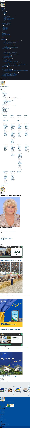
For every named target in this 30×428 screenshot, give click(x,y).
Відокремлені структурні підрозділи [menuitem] (6, 23)
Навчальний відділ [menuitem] (5, 17)
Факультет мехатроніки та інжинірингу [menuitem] (12, 123)
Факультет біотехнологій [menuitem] (4, 66)
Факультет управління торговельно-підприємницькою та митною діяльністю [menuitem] (12, 172)
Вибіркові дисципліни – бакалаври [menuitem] (5, 108)
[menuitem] (4, 8)
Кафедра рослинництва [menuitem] (6, 50)
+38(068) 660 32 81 (7, 423)
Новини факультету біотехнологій (4, 293)
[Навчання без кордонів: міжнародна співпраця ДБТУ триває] (11, 374)
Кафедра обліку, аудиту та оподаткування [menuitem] (8, 56)
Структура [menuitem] (3, 14)
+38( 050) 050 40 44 (7, 424)
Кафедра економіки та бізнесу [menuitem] (6, 57)
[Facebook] (0, 427)
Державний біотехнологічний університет (4, 78)
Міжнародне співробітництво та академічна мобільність (6, 238)
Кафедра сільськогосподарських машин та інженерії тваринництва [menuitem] (10, 44)
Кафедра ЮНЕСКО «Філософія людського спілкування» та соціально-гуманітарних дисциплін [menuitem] (13, 151)
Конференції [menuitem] (3, 35)
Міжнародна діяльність (3, 420)
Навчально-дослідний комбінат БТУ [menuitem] (7, 19)
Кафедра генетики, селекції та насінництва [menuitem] (8, 49)
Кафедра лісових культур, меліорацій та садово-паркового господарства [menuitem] (6, 127)
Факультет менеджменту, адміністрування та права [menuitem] (7, 58)
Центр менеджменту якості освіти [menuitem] (7, 16)
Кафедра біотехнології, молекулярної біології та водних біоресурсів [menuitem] (27, 145)
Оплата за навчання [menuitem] (4, 109)
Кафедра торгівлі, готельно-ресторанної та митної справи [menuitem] (9, 73)
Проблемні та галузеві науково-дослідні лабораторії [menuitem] (9, 18)
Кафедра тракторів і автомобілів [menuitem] (13, 126)
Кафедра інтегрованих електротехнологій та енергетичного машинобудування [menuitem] (27, 128)
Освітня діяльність (3, 411)
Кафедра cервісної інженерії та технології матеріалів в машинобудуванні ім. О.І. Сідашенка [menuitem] (13, 131)
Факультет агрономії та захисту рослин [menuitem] (6, 48)
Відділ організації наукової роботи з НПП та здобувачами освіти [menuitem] (8, 37)
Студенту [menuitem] (2, 25)
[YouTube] (1, 427)
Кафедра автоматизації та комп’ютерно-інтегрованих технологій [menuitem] (26, 134)
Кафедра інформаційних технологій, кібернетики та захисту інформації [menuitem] (11, 61)
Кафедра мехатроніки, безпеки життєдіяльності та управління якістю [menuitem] (10, 46)
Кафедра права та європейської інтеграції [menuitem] (13, 148)
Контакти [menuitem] (2, 77)
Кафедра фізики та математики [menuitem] (13, 142)
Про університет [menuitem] (2, 8)
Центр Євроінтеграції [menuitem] (3, 76)
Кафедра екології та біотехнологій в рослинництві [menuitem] (9, 68)
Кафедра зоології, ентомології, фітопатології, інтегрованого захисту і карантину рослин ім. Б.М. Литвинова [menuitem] (20, 129)
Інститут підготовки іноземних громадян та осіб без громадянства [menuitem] (9, 75)
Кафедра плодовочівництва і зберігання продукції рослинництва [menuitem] (10, 52)
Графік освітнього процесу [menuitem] (5, 27)
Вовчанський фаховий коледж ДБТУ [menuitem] (7, 24)
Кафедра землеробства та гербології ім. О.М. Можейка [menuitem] (20, 125)
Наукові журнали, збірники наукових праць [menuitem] (12, 117)
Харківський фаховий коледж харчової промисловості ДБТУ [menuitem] (10, 105)
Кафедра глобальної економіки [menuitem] (6, 147)
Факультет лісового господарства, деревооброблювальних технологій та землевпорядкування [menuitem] (5, 124)
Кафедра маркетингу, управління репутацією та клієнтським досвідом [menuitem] (11, 74)
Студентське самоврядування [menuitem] (5, 28)
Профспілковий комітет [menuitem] (4, 93)
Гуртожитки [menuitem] (3, 30)
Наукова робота (2, 237)
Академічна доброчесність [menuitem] (18, 120)
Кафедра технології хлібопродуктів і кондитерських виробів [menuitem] (6, 173)
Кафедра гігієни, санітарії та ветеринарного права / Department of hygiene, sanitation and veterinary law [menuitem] (20, 155)
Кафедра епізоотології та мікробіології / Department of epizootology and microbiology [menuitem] (12, 65)
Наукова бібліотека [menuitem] (4, 33)
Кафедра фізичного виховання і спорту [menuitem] (13, 137)
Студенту (2, 415)
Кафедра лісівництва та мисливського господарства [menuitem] (9, 41)
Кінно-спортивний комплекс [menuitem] (5, 106)
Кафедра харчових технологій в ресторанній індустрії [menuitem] (9, 71)
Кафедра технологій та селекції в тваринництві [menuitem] (8, 67)
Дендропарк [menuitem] (5, 21)
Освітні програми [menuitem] (5, 12)
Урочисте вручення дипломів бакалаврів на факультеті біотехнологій (11, 260)
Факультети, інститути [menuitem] (3, 39)
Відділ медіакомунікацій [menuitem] (6, 20)
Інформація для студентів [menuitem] (4, 31)
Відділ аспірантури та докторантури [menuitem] (6, 34)
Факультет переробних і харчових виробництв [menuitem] (7, 69)
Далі (2, 380)
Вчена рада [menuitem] (3, 10)
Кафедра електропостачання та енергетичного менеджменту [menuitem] (10, 53)
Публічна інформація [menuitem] (4, 104)
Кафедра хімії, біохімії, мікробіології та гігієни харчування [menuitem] (6, 183)
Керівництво (2, 410)
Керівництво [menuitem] (3, 9)
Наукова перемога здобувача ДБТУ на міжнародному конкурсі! (10, 329)
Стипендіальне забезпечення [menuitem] (5, 111)
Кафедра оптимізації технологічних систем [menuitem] (8, 43)
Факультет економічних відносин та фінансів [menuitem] (5, 144)
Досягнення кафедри (3, 239)
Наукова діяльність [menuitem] (12, 115)
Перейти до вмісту (2, 0)
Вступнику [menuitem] (2, 113)
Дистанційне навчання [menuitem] (4, 29)
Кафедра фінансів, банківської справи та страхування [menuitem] (13, 180)
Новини (2, 375)
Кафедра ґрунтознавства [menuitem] (19, 133)
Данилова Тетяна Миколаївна (4, 228)
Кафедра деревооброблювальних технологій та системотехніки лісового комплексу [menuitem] (6, 131)
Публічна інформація (3, 412)
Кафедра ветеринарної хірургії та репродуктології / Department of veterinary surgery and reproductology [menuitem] (20, 151)
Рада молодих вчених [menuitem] (4, 38)
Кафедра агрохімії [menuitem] (5, 51)
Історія (2, 409)
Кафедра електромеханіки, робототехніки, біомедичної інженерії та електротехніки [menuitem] (12, 54)
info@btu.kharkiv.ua (4, 425)
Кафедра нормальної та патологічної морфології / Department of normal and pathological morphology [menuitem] (13, 62)
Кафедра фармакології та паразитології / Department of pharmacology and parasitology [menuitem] (20, 162)
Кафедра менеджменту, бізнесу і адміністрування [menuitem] (8, 59)
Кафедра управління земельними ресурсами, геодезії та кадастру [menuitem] (10, 42)
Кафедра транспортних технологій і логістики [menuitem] (5, 150)
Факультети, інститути (3, 419)
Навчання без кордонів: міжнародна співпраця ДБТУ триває (9, 376)
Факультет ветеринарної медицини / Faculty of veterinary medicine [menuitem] (19, 144)
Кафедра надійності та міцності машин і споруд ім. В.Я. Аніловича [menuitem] (13, 134)
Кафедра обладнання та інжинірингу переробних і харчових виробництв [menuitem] (11, 47)
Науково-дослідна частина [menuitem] (5, 36)
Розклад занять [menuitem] (3, 26)
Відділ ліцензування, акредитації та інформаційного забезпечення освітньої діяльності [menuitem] (12, 98)
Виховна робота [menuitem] (4, 110)
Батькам (2, 416)
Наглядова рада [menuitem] (3, 92)
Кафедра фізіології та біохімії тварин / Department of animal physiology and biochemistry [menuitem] (20, 168)
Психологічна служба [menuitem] (4, 112)
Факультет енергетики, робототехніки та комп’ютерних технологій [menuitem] (26, 124)
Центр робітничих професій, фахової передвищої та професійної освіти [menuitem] (11, 97)
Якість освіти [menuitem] (5, 13)
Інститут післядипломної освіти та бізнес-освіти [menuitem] (8, 15)
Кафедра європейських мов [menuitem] (6, 60)
